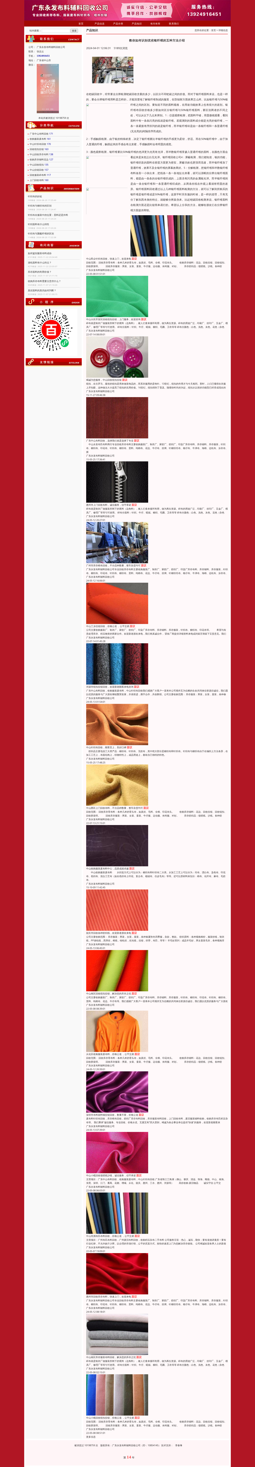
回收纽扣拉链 (37, 149)
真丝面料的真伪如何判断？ (42, 290)
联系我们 (174, 23)
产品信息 (100, 23)
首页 (81, 23)
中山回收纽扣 (37, 164)
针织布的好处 (35, 196)
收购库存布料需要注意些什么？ (44, 281)
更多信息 (91, 1436)
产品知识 (137, 23)
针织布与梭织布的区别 (40, 205)
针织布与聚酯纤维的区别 (41, 233)
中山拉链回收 (37, 169)
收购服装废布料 (38, 138)
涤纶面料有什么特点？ (40, 262)
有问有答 (155, 23)
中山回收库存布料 (39, 154)
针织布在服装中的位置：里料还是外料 (48, 215)
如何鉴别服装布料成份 (40, 253)
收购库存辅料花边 (39, 159)
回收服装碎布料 (38, 175)
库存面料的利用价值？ (40, 271)
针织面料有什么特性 (38, 224)
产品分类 (118, 23)
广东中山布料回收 (39, 133)
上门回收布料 (37, 180)
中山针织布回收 (38, 144)
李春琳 (178, 1445)
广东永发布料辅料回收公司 (100, 270)
